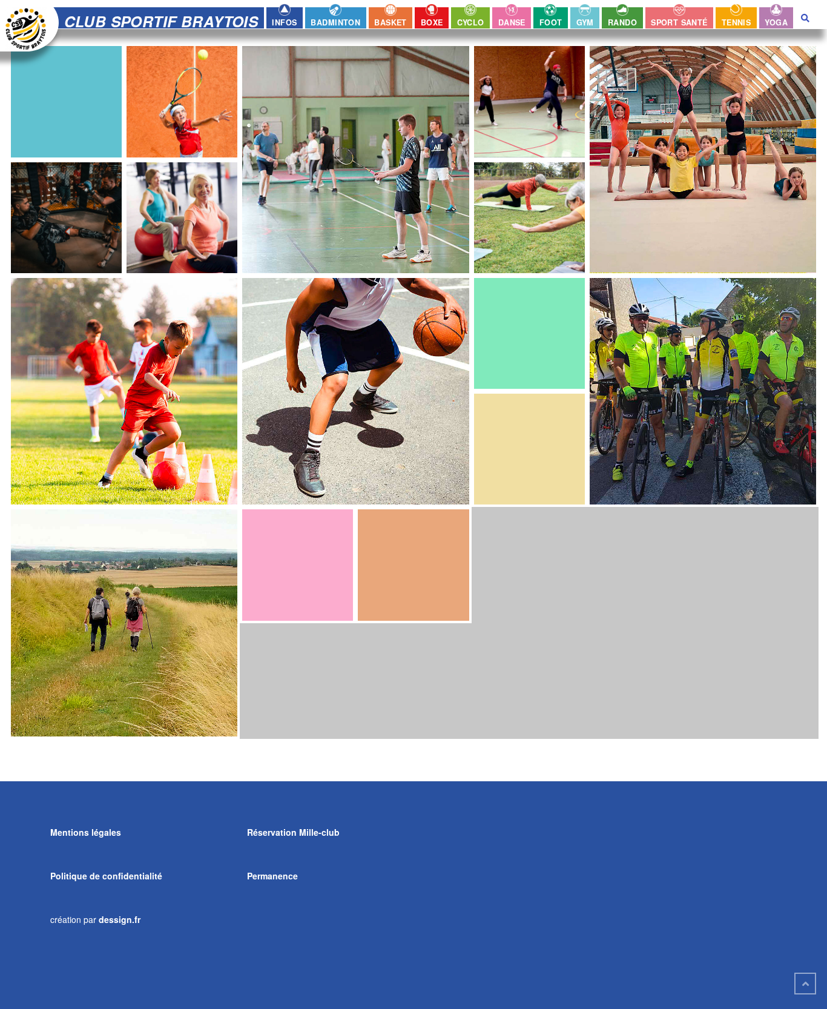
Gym (585, 22)
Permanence (272, 876)
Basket (390, 22)
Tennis (736, 22)
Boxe (432, 22)
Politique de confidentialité (106, 876)
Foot (550, 22)
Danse (512, 22)
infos (284, 22)
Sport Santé (679, 22)
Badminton (335, 22)
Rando (622, 22)
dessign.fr (119, 919)
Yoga (776, 22)
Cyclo (470, 22)
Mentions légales (85, 832)
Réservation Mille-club (293, 832)
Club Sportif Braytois (161, 21)
